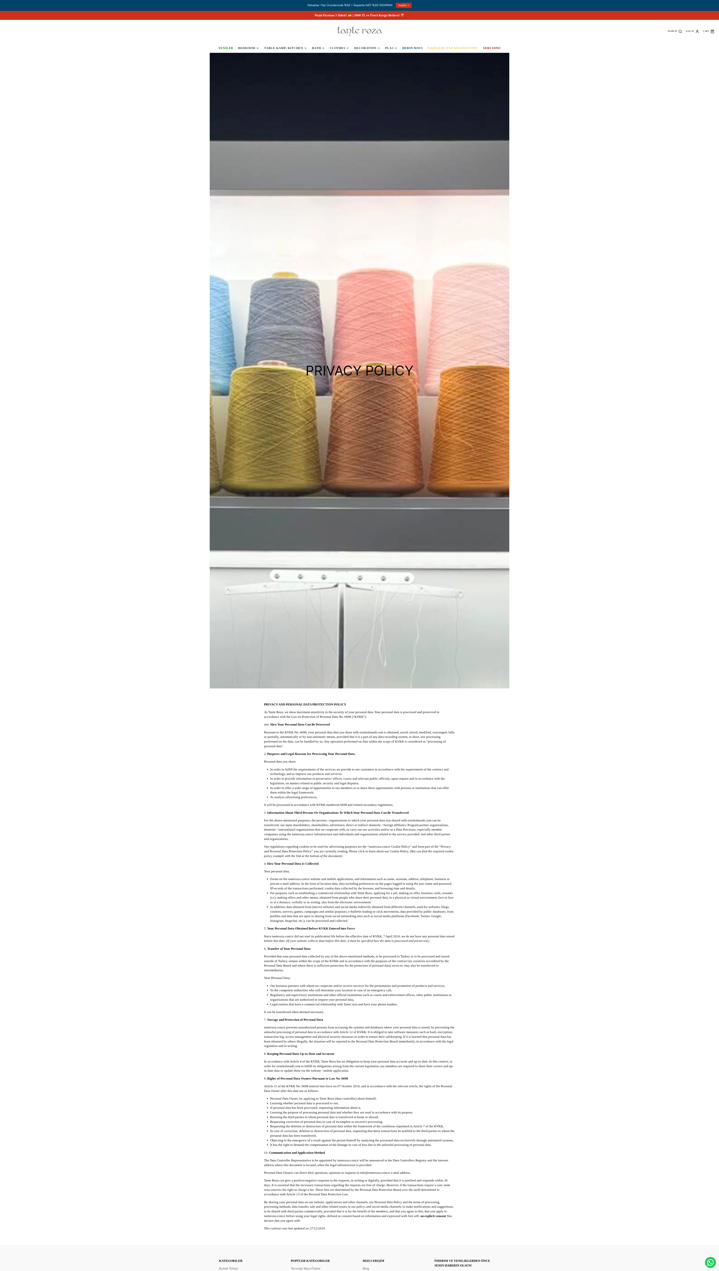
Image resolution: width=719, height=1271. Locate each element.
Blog (366, 1268)
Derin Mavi (412, 48)
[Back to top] (710, 1250)
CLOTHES (337, 48)
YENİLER (225, 48)
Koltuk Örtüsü (228, 1268)
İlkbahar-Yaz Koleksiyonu (452, 48)
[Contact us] (710, 1262)
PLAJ (389, 48)
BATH (316, 48)
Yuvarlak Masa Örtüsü (305, 1268)
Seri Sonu (492, 48)
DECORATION (365, 48)
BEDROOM (246, 48)
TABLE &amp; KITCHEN (283, 48)
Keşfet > (403, 5)
